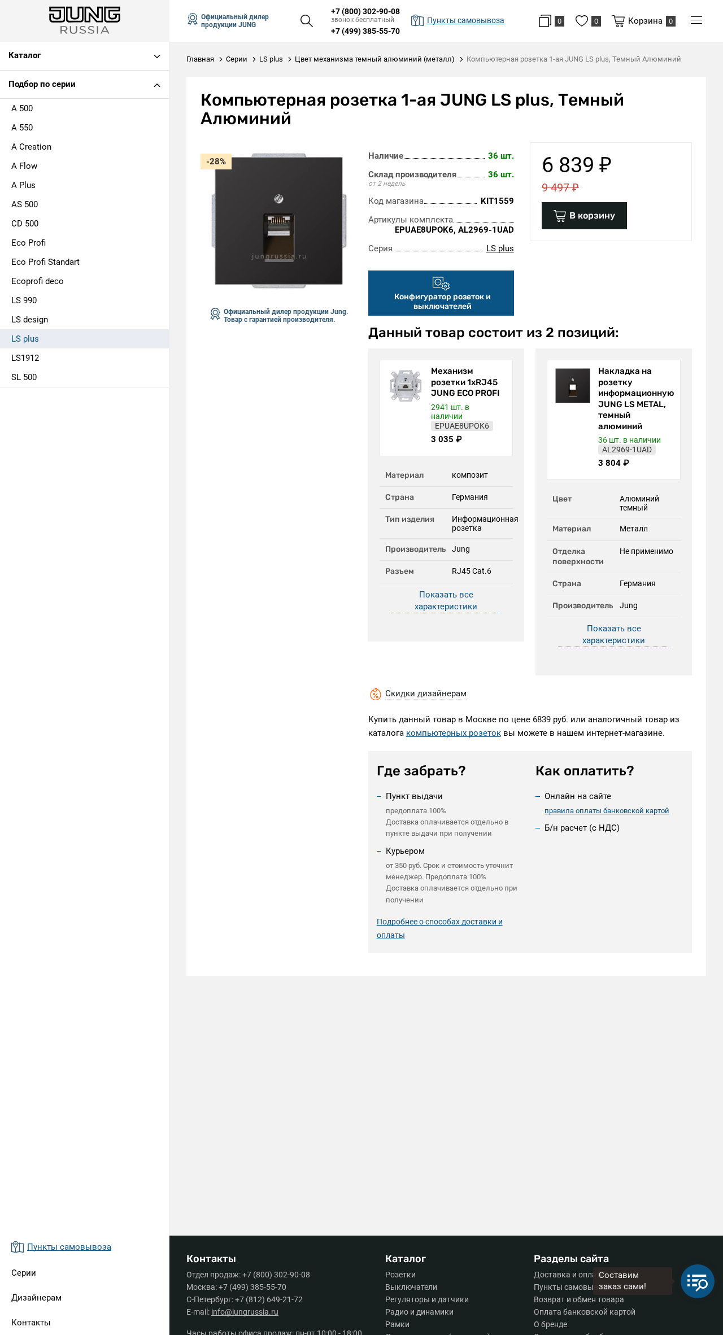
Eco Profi (28, 243)
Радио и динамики (419, 1311)
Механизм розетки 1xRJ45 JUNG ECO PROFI (465, 382)
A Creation (31, 147)
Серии (23, 1273)
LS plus (25, 339)
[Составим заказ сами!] (698, 1281)
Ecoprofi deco (37, 281)
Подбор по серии (42, 84)
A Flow (24, 166)
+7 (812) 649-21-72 (269, 1299)
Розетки (400, 1274)
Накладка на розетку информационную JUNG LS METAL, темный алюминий (636, 398)
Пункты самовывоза (572, 1287)
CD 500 (24, 224)
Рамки (397, 1324)
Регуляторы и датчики (427, 1299)
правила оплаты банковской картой (607, 810)
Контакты (31, 1322)
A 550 (22, 128)
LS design (29, 320)
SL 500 (24, 377)
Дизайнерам (36, 1298)
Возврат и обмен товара (579, 1299)
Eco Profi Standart (45, 262)
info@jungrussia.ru (244, 1311)
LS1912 (25, 358)
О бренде (550, 1324)
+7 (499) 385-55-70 (365, 31)
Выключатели (411, 1287)
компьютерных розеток (453, 733)
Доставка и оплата (569, 1274)
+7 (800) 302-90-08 (365, 11)
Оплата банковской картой (584, 1311)
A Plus (23, 185)
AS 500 (24, 204)
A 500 (22, 108)
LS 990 (24, 300)
